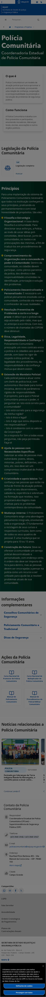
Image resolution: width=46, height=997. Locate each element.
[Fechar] (43, 966)
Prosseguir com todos (24, 993)
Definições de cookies (24, 986)
